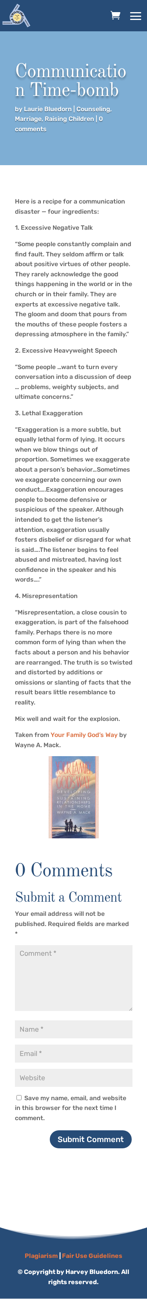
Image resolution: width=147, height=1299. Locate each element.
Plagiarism (41, 1255)
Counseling (93, 109)
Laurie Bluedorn (48, 109)
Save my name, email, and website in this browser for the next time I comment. (70, 1108)
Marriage (28, 119)
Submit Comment (91, 1139)
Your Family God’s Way (84, 735)
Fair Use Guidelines (92, 1255)
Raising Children (69, 119)
